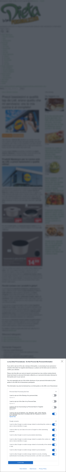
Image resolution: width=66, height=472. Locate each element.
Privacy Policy (42, 468)
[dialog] (33, 415)
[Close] (62, 362)
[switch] (54, 395)
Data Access (33, 468)
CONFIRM (20, 462)
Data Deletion (23, 468)
